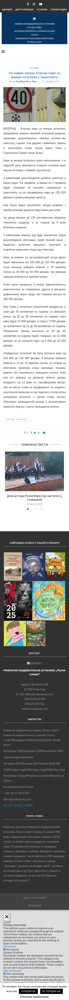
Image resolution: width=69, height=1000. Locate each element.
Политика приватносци (34, 996)
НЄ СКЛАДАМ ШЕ (51, 991)
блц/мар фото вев (26, 81)
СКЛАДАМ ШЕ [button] (28, 991)
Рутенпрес (34, 68)
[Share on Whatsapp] (39, 432)
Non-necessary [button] (12, 970)
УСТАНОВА (42, 9)
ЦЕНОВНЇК (7, 9)
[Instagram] (34, 4)
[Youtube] (40, 4)
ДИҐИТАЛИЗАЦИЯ (24, 9)
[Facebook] (28, 4)
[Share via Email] (44, 432)
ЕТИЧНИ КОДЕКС (59, 9)
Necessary (12, 949)
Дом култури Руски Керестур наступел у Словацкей (34, 497)
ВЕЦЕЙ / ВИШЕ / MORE (18, 805)
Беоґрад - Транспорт (16, 420)
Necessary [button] (9, 946)
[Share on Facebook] (31, 432)
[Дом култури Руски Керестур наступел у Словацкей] (34, 471)
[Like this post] (27, 432)
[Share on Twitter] (35, 432)
